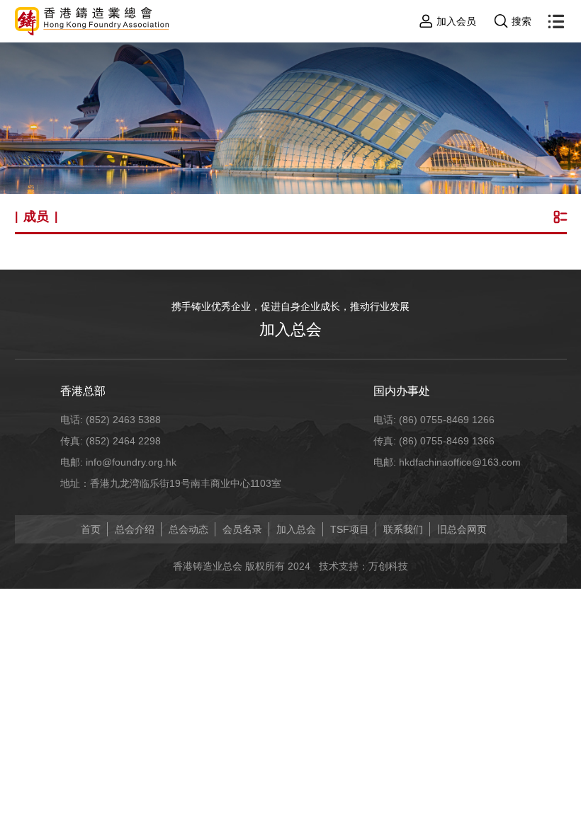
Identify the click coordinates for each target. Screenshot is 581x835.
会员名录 (242, 529)
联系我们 (403, 529)
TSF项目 (349, 529)
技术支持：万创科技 (363, 566)
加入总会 (290, 330)
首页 (91, 529)
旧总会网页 (462, 529)
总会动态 (188, 529)
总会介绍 (134, 529)
